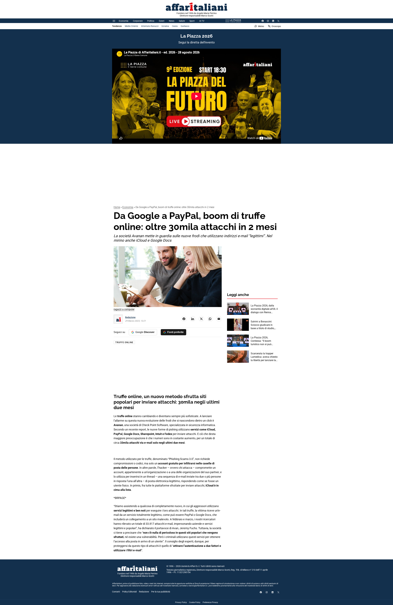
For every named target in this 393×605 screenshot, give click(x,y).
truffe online (124, 342)
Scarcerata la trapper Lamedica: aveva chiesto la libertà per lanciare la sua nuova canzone (264, 357)
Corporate (138, 21)
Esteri (161, 21)
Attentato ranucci (149, 26)
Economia (123, 21)
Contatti (116, 591)
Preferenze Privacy (210, 602)
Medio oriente (131, 26)
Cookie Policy (194, 602)
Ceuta (175, 26)
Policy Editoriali (129, 591)
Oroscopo (276, 26)
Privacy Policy (181, 602)
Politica (150, 21)
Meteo (261, 26)
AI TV (201, 21)
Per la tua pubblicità (160, 591)
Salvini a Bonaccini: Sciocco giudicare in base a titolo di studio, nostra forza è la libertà (263, 325)
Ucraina (165, 26)
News (171, 21)
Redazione (130, 317)
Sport (192, 21)
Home (117, 207)
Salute (182, 21)
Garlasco (185, 26)
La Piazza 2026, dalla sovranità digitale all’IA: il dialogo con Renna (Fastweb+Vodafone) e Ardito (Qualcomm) (264, 309)
